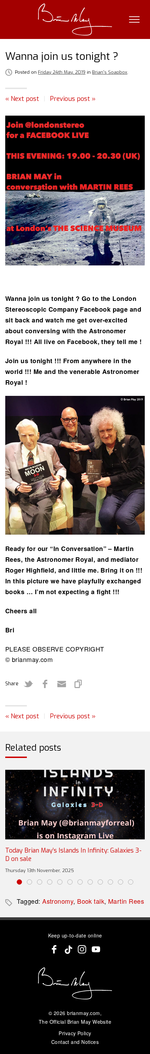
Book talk (90, 900)
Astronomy (57, 900)
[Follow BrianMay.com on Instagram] (82, 949)
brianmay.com (83, 1012)
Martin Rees (126, 900)
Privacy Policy (75, 1033)
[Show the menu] (134, 19)
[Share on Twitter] (28, 684)
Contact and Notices (75, 1041)
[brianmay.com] (75, 19)
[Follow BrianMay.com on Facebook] (54, 949)
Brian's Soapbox (109, 72)
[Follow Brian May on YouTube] (96, 949)
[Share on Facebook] (45, 684)
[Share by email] (62, 684)
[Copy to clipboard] (78, 684)
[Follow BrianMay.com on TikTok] (68, 949)
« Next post (22, 99)
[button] (19, 882)
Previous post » (73, 99)
